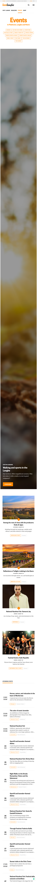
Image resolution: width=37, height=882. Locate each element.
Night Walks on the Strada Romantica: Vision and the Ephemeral (19, 775)
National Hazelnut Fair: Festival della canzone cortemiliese (22, 877)
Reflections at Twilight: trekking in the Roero (18, 571)
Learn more (7, 484)
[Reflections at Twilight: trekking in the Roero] (18, 556)
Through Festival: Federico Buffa (21, 828)
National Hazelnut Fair (17, 726)
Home (4, 1)
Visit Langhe (6, 10)
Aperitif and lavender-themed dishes (20, 742)
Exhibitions (27, 30)
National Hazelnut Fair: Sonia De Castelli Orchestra (21, 812)
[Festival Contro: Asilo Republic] (18, 643)
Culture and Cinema (18, 30)
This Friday (18, 38)
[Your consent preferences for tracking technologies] (34, 879)
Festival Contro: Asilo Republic (18, 658)
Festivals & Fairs (8, 32)
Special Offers (29, 32)
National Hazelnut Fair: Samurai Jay (18, 611)
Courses (9, 30)
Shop (24, 10)
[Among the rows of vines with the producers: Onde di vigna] (18, 507)
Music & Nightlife (19, 32)
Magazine (14, 10)
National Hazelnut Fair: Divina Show (22, 759)
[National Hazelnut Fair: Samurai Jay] (18, 596)
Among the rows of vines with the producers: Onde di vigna (18, 523)
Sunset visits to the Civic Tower (20, 861)
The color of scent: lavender (19, 710)
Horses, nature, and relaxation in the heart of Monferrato (22, 694)
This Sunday (18, 41)
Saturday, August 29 (18, 527)
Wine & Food (10, 38)
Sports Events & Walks (12, 35)
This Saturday (26, 38)
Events (20, 10)
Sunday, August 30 (18, 613)
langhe (8, 5)
